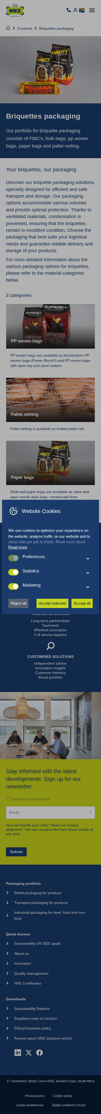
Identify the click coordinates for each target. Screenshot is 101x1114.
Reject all (18, 603)
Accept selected (52, 603)
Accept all (82, 603)
